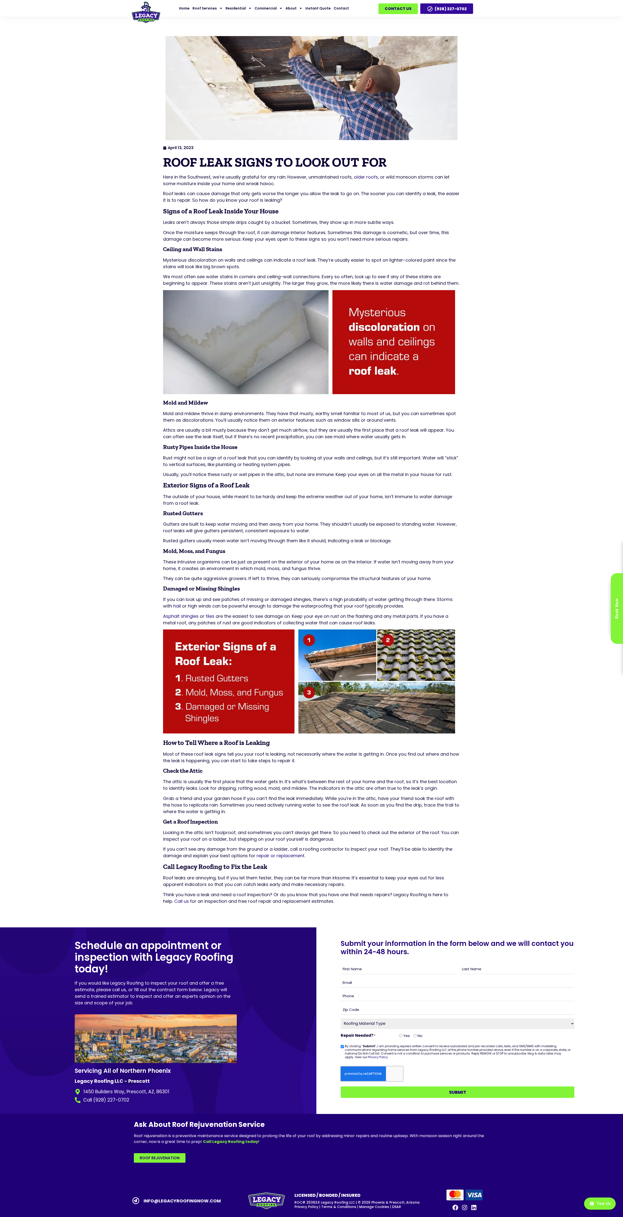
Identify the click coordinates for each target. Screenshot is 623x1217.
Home (184, 8)
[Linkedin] (473, 1207)
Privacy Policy (378, 1057)
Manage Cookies (374, 1206)
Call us (181, 901)
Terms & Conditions (338, 1206)
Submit (457, 1092)
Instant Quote (318, 8)
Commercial (266, 8)
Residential (236, 8)
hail (177, 606)
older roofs (366, 177)
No (418, 1035)
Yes (404, 1035)
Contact (341, 8)
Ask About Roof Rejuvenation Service (199, 1124)
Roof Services (204, 8)
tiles (210, 616)
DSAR (396, 1206)
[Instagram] (464, 1207)
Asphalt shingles (181, 616)
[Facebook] (455, 1207)
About (291, 8)
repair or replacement (280, 856)
